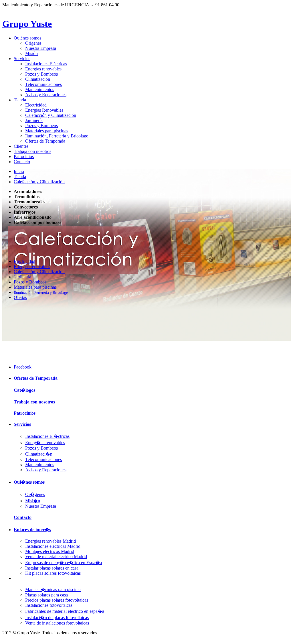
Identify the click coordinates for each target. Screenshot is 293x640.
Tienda (20, 99)
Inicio (19, 171)
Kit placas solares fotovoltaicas (53, 573)
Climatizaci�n (38, 454)
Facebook (22, 367)
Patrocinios (24, 156)
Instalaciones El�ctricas (47, 436)
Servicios (22, 58)
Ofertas (20, 297)
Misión (31, 53)
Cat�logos (24, 390)
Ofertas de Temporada (45, 141)
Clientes (21, 146)
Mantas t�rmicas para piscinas (53, 589)
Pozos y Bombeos (41, 74)
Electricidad (36, 105)
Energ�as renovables (45, 442)
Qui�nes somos (29, 482)
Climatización (37, 79)
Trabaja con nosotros (32, 151)
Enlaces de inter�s (32, 529)
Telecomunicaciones (43, 84)
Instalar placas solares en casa (51, 568)
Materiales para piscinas (46, 130)
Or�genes (35, 494)
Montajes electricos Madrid (49, 551)
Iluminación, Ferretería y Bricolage (56, 135)
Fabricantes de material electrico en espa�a (64, 611)
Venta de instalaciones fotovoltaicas (57, 623)
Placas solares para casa (46, 594)
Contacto (22, 161)
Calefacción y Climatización (50, 115)
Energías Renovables (44, 110)
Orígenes (33, 43)
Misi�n (32, 500)
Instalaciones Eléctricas (46, 63)
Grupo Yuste (27, 24)
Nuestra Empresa (40, 48)
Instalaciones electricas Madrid (52, 546)
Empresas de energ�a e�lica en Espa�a (63, 562)
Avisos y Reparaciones (45, 94)
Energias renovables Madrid (50, 541)
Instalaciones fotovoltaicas (48, 605)
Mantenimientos (39, 89)
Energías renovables (43, 68)
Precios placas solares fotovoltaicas (56, 600)
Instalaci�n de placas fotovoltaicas (57, 617)
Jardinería (34, 120)
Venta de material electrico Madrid (56, 556)
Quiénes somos (27, 38)
